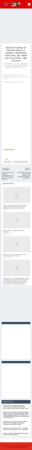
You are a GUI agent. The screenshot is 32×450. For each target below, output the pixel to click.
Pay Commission (8, 65)
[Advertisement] (16, 27)
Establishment (24, 64)
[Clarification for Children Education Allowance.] (16, 220)
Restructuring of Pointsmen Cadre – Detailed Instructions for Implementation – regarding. (15, 428)
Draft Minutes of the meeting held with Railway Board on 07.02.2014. (14, 255)
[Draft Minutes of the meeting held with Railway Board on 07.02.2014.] (16, 244)
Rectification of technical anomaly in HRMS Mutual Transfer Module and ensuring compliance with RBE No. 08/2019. (15, 423)
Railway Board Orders (18, 65)
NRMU (10, 64)
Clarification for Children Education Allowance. (13, 231)
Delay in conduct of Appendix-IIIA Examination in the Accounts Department (16, 434)
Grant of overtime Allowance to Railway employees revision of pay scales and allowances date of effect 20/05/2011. (14, 207)
